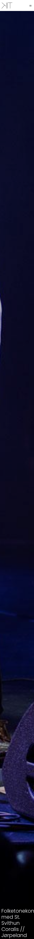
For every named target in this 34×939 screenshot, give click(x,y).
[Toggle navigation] (30, 5)
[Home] (6, 5)
